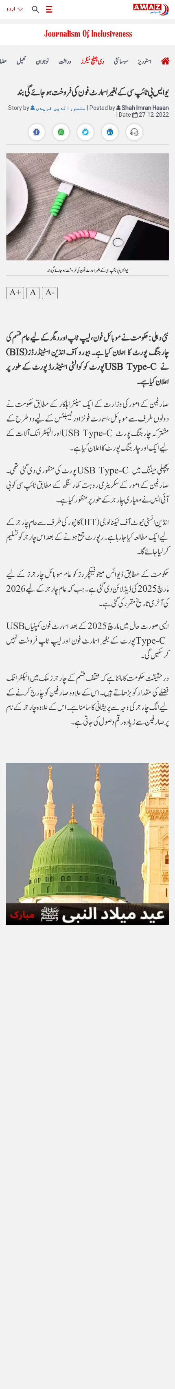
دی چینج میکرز (92, 62)
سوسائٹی (121, 62)
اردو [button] (10, 9)
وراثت (65, 62)
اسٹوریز (144, 62)
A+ (15, 293)
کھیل (21, 62)
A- (50, 293)
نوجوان (42, 62)
